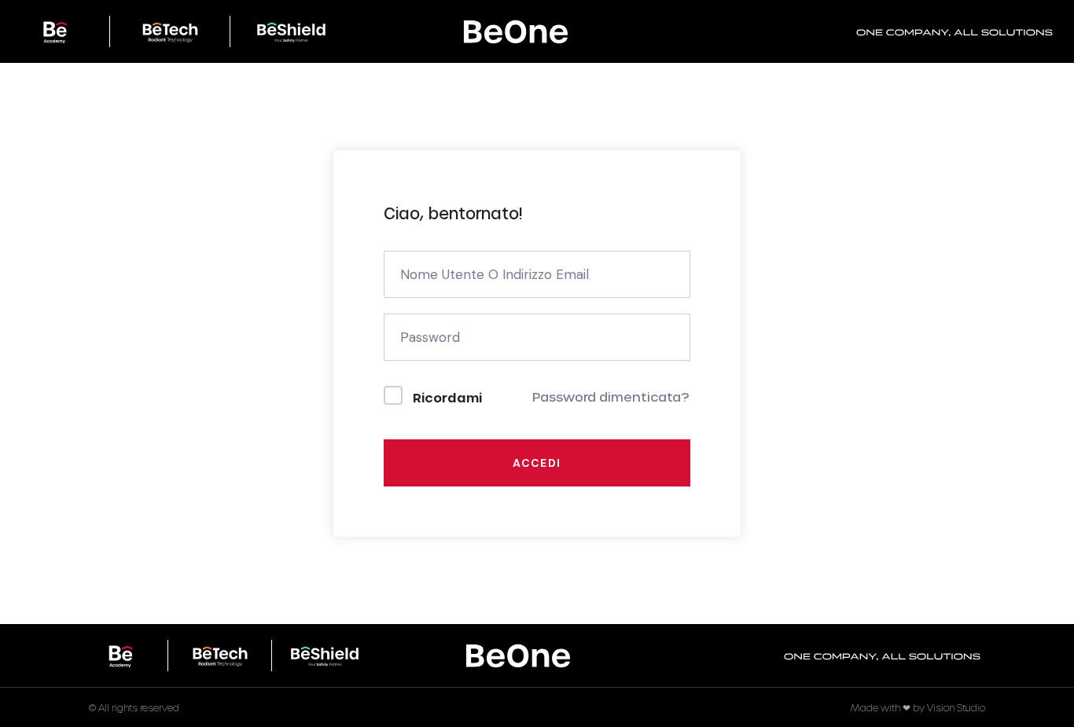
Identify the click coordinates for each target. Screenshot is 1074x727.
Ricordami (447, 397)
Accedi (537, 463)
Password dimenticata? (611, 396)
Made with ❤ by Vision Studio (918, 707)
